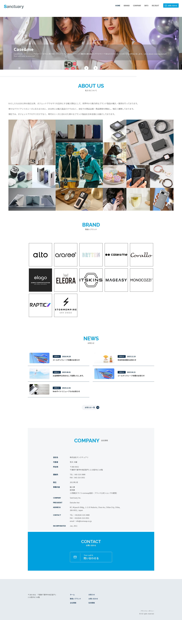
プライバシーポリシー (147, 611)
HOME (117, 5)
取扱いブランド (75, 599)
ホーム (72, 594)
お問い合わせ (93, 599)
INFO (146, 5)
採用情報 (91, 603)
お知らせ (91, 594)
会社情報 (73, 603)
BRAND (127, 5)
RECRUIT (155, 5)
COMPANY (137, 5)
